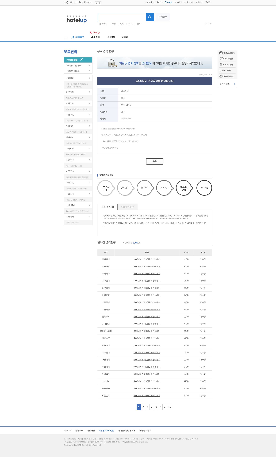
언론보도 (79, 430)
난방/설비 (70, 126)
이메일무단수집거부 (126, 430)
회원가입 (157, 2)
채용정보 (79, 37)
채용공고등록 (229, 53)
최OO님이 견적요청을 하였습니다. (147, 309)
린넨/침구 (70, 160)
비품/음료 (70, 171)
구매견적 (110, 37)
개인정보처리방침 (106, 430)
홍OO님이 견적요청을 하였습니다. (147, 331)
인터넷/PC (70, 205)
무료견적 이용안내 (73, 65)
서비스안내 (188, 2)
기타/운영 (70, 216)
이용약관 (91, 430)
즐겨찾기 (208, 2)
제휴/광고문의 (145, 430)
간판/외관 (70, 103)
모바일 (169, 2)
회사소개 (67, 430)
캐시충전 (227, 70)
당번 (122, 24)
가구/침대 (70, 92)
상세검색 (162, 17)
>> (170, 407)
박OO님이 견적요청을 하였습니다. (147, 266)
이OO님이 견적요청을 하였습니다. (147, 324)
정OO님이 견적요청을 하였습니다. (147, 281)
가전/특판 (70, 115)
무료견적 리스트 (72, 71)
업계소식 (95, 37)
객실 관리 (70, 137)
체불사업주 (228, 76)
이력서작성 (228, 59)
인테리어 (70, 78)
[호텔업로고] (77, 24)
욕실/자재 (70, 194)
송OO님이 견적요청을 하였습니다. (147, 302)
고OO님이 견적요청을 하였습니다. (147, 288)
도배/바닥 (70, 148)
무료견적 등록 (72, 60)
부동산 (124, 37)
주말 (114, 24)
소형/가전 (70, 182)
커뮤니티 (178, 2)
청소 (139, 24)
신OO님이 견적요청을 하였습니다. (147, 259)
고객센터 (199, 2)
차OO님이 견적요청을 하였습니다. (147, 352)
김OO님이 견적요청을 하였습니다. (147, 295)
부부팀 (104, 24)
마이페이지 (228, 64)
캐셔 (130, 24)
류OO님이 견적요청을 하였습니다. (147, 381)
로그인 (149, 2)
